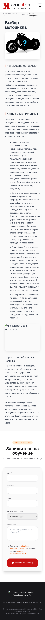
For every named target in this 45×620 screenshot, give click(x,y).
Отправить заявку (24, 562)
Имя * (9, 473)
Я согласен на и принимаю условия (23, 550)
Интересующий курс (15, 511)
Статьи (23, 15)
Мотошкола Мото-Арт (10, 15)
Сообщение (11, 524)
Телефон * (11, 485)
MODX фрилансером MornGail (27, 613)
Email (9, 498)
